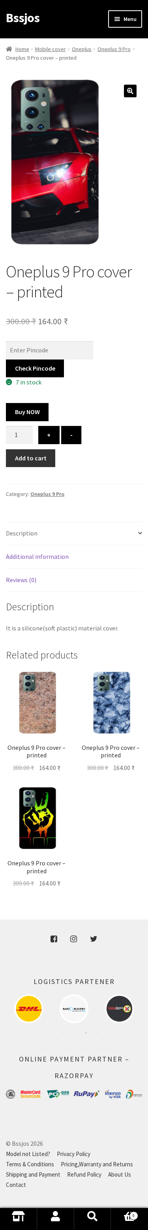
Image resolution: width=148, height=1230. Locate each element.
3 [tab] (74, 1033)
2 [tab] (62, 1033)
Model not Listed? (28, 1154)
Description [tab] (21, 533)
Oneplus (82, 49)
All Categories (18, 1219)
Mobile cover (50, 49)
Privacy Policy (73, 1154)
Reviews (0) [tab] (21, 580)
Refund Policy (84, 1174)
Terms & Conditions (30, 1164)
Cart (123, 1221)
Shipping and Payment (33, 1174)
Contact (16, 1184)
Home (22, 49)
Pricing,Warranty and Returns (97, 1164)
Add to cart (31, 458)
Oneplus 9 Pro (114, 49)
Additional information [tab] (37, 556)
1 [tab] (50, 1033)
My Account (55, 1219)
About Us (119, 1174)
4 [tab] (86, 1033)
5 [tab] (98, 1033)
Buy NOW (27, 412)
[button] (130, 91)
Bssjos (22, 18)
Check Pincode (35, 368)
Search (92, 1219)
